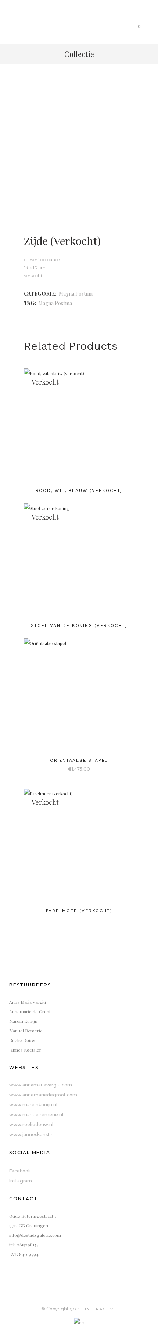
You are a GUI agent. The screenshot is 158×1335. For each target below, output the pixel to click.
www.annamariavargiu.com (40, 1085)
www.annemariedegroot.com (43, 1094)
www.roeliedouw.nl (31, 1124)
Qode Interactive (93, 1309)
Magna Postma (76, 293)
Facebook (20, 1171)
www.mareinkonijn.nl (33, 1104)
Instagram (20, 1181)
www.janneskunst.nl (32, 1134)
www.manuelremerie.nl (36, 1114)
